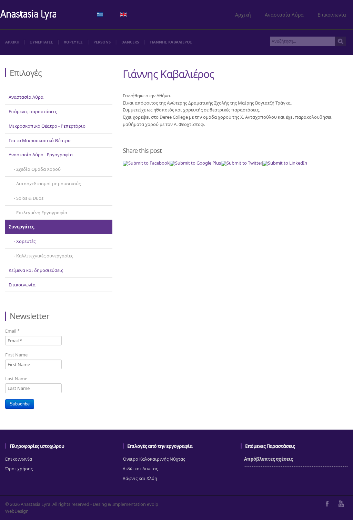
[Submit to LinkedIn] (284, 163)
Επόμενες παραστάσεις (33, 111)
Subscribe (20, 403)
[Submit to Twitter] (241, 163)
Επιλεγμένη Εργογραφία (41, 212)
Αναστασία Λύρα (284, 14)
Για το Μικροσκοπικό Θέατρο (40, 140)
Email (12, 331)
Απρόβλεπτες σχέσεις (268, 459)
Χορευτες (73, 42)
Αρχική (243, 14)
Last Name (16, 378)
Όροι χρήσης (19, 468)
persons (102, 42)
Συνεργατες (41, 42)
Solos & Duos (29, 198)
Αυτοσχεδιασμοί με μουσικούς (48, 183)
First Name (16, 355)
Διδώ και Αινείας (140, 468)
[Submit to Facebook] (146, 163)
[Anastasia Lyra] (28, 15)
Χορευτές (26, 241)
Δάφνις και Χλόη (140, 478)
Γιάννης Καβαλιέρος (168, 74)
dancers (130, 42)
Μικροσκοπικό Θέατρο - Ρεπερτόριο (47, 126)
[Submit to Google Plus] (195, 163)
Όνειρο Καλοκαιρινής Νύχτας (154, 459)
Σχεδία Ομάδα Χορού (38, 169)
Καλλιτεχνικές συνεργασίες (44, 256)
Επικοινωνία (331, 14)
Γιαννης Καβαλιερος (171, 42)
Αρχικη (12, 42)
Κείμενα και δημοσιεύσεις (36, 270)
